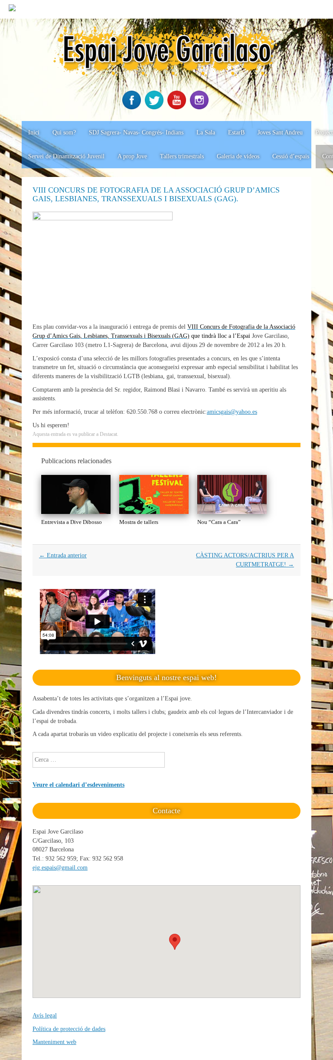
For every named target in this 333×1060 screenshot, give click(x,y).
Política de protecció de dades (69, 1029)
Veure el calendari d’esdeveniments (78, 785)
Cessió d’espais (290, 156)
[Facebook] (132, 107)
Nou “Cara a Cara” (219, 522)
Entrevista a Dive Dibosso (71, 522)
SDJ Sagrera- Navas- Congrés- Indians (136, 132)
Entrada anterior (63, 555)
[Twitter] (155, 107)
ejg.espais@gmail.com (60, 867)
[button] (175, 941)
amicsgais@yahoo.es (232, 412)
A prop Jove (132, 156)
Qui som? (64, 132)
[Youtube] (177, 107)
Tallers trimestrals (182, 156)
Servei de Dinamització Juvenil (66, 156)
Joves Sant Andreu (280, 132)
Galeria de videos (238, 156)
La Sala (205, 132)
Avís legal (45, 1015)
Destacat (108, 434)
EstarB (236, 132)
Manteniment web (54, 1042)
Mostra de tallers (138, 522)
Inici (33, 132)
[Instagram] (200, 107)
